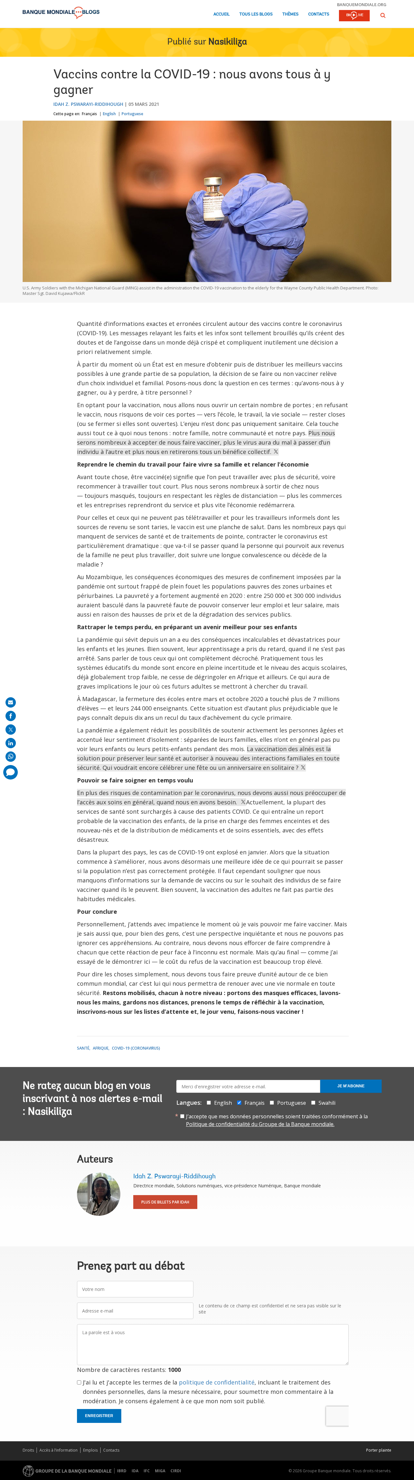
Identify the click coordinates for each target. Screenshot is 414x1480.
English (109, 113)
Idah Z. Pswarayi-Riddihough (88, 104)
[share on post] (10, 729)
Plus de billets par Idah (165, 1202)
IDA (135, 1471)
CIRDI (175, 1471)
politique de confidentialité (217, 1382)
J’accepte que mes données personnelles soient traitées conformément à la (277, 1120)
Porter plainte (378, 1450)
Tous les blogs (256, 14)
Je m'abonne (351, 1086)
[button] (383, 15)
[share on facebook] (10, 716)
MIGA (160, 1471)
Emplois (90, 1450)
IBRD (121, 1471)
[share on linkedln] (10, 743)
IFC (147, 1471)
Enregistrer (99, 1416)
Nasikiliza (227, 42)
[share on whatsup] (10, 756)
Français (89, 113)
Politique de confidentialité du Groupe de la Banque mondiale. (260, 1124)
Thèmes (290, 14)
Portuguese (132, 113)
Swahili (327, 1102)
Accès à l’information (58, 1450)
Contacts (318, 14)
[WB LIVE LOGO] (354, 16)
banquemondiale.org (362, 4)
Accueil (221, 14)
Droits (28, 1450)
